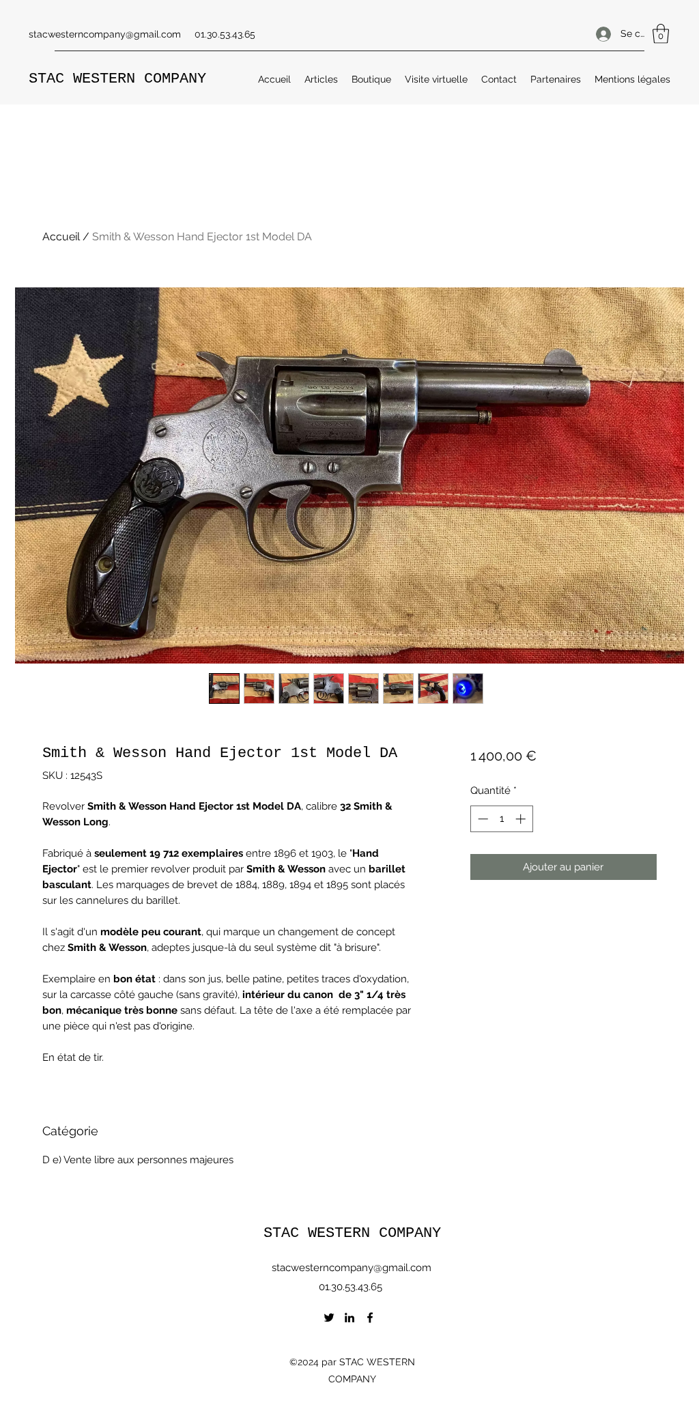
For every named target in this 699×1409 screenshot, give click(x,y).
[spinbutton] (501, 818)
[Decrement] (481, 818)
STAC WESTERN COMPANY (117, 78)
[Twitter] (329, 1317)
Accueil (61, 236)
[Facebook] (370, 1317)
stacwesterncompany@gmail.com (105, 34)
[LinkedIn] (349, 1317)
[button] (661, 34)
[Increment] (522, 818)
